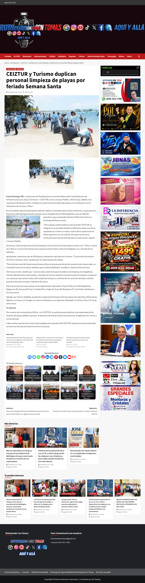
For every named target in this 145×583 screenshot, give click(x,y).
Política (52, 56)
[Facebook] (30, 357)
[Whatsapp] (38, 357)
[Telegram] (52, 357)
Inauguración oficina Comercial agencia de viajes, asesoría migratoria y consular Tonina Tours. (72, 503)
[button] (139, 56)
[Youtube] (69, 357)
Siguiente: (75, 411)
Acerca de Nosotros (12, 572)
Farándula (62, 56)
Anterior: (27, 411)
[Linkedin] (47, 357)
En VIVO (17, 56)
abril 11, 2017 (29, 92)
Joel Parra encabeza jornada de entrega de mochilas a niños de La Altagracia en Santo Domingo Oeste (44, 503)
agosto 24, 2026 (44, 467)
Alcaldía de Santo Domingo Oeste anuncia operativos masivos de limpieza (78, 340)
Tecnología (111, 56)
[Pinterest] (56, 357)
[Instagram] (43, 357)
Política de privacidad (39, 572)
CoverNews (84, 579)
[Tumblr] (61, 357)
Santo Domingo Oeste (96, 56)
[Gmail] (74, 357)
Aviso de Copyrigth (103, 572)
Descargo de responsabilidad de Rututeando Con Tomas (72, 572)
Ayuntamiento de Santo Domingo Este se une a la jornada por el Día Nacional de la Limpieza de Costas (19, 340)
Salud (129, 56)
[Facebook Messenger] (65, 357)
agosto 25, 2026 (40, 512)
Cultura (82, 56)
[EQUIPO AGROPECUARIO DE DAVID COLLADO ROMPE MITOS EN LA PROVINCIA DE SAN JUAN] (127, 488)
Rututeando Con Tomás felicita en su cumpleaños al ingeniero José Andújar (83, 453)
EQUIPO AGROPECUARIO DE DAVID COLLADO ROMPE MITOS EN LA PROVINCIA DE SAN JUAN (126, 503)
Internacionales (40, 56)
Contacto (25, 572)
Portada (8, 56)
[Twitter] (34, 357)
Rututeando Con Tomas (15, 92)
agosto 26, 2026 (12, 467)
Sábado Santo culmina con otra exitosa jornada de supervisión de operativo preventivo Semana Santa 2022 (49, 340)
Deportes (72, 56)
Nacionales (27, 56)
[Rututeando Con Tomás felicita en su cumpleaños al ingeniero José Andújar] (84, 438)
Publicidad (19, 69)
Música (121, 56)
